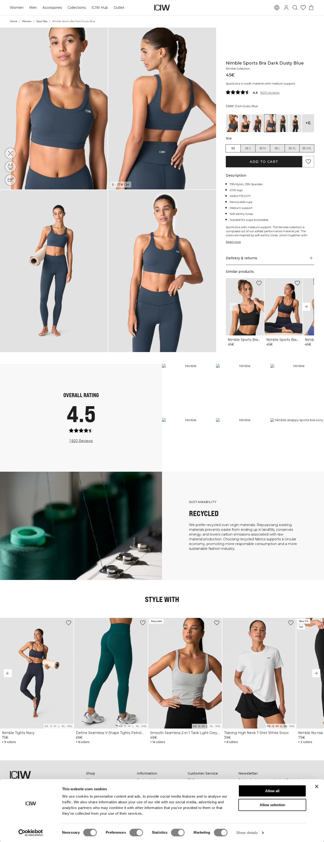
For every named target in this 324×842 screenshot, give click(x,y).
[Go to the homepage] (162, 7)
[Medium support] (10, 166)
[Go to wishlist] (303, 8)
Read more (233, 242)
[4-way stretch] (10, 153)
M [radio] (264, 148)
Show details (247, 833)
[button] (54, 108)
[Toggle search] (295, 8)
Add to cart (264, 162)
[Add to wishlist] (259, 283)
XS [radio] (233, 148)
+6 (307, 123)
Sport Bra (41, 21)
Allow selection (272, 805)
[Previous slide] (234, 307)
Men (33, 7)
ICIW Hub (99, 7)
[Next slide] (306, 307)
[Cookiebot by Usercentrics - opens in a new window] (30, 832)
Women (16, 7)
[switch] (136, 832)
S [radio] (250, 148)
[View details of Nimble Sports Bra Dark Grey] (295, 123)
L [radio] (279, 148)
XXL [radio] (309, 148)
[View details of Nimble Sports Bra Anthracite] (232, 123)
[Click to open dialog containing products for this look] (189, 391)
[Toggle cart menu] (311, 8)
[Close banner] (316, 786)
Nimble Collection (238, 68)
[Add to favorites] (308, 161)
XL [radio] (294, 148)
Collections (77, 7)
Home (13, 21)
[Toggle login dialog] (286, 7)
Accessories (52, 7)
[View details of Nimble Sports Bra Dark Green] (283, 123)
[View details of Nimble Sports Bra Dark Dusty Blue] (270, 123)
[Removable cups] (10, 180)
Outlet (119, 7)
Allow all (272, 791)
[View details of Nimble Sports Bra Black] (245, 123)
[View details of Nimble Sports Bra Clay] (257, 123)
